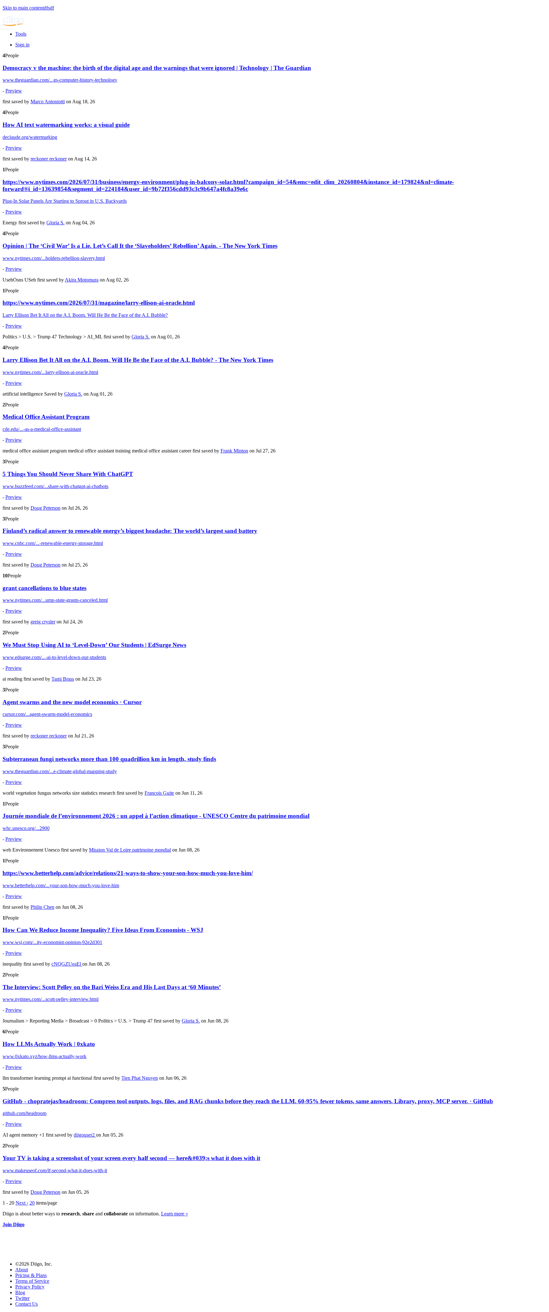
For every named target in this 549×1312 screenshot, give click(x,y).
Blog (20, 1292)
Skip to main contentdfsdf (28, 7)
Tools (20, 34)
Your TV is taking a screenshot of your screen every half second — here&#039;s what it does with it (131, 1158)
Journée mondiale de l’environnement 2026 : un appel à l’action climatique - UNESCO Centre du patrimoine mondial (156, 815)
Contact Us (26, 1304)
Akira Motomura (81, 279)
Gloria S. (55, 222)
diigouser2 (85, 1135)
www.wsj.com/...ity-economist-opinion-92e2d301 (52, 942)
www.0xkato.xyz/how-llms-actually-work (44, 1056)
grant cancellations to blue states (44, 588)
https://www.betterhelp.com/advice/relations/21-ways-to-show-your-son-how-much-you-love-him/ (128, 873)
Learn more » (174, 1213)
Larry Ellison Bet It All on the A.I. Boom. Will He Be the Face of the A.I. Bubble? (85, 315)
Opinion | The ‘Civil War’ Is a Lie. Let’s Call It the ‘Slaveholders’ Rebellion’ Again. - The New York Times (140, 245)
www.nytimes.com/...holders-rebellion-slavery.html (54, 258)
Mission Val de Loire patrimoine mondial (130, 850)
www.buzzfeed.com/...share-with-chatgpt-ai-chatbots (55, 486)
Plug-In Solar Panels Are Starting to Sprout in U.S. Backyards (65, 201)
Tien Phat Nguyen (139, 1078)
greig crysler (42, 621)
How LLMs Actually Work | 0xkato (49, 1044)
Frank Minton (234, 450)
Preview (13, 90)
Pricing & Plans (31, 1275)
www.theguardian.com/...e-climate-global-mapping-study (60, 771)
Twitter (22, 1298)
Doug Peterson (45, 508)
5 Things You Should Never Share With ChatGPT (68, 474)
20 (32, 1203)
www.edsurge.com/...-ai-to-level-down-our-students (54, 657)
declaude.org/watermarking (30, 137)
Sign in (22, 44)
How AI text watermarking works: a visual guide (66, 124)
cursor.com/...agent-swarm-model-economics (47, 714)
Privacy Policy (29, 1286)
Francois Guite (159, 793)
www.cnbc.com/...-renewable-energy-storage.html (53, 543)
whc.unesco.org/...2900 (26, 828)
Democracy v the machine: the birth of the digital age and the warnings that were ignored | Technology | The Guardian (157, 68)
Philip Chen (42, 907)
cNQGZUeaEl (66, 964)
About (21, 1269)
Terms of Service (32, 1281)
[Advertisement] (118, 1241)
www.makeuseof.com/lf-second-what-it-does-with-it (55, 1170)
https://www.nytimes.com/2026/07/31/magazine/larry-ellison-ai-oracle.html (99, 302)
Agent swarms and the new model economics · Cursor (72, 702)
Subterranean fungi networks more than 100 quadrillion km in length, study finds (109, 759)
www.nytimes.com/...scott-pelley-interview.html (50, 999)
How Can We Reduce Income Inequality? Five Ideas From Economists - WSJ (103, 930)
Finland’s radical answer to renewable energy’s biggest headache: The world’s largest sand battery (130, 530)
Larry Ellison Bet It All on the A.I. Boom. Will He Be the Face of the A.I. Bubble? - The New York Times (138, 360)
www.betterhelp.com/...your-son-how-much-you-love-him (61, 885)
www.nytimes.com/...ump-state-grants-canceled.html (55, 600)
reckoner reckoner (48, 158)
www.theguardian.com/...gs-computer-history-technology (60, 80)
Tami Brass (62, 679)
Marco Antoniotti (47, 101)
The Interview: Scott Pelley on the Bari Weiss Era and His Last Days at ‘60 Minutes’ (112, 987)
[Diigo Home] (13, 24)
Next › (22, 1203)
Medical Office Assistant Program (46, 416)
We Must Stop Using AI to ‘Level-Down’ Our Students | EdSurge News (94, 645)
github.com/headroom (24, 1113)
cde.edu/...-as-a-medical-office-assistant (42, 429)
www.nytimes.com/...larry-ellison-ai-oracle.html (50, 372)
